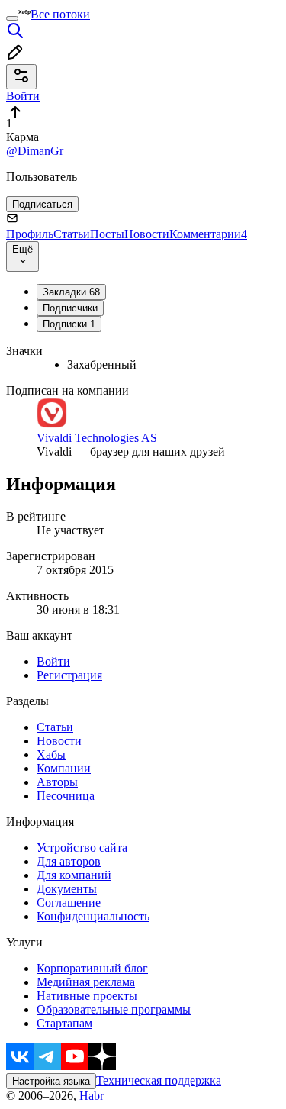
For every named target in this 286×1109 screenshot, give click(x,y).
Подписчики (70, 308)
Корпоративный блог (92, 968)
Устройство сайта (82, 847)
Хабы (51, 754)
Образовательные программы (114, 1009)
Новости (146, 233)
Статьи (71, 233)
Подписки (69, 324)
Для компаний (74, 875)
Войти (53, 661)
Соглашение (69, 902)
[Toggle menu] (12, 18)
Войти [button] (23, 95)
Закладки (71, 292)
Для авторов (69, 861)
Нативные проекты (87, 995)
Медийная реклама (86, 981)
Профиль (29, 233)
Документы (67, 888)
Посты (107, 233)
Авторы (57, 781)
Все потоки (60, 14)
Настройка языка (51, 1081)
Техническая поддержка (158, 1080)
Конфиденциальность (93, 916)
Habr (90, 1095)
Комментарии (208, 233)
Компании (64, 768)
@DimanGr (34, 150)
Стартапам (64, 1023)
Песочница (66, 795)
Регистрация (69, 675)
